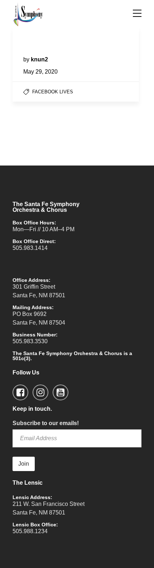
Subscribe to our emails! (46, 423)
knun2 (39, 59)
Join (23, 464)
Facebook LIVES (52, 91)
